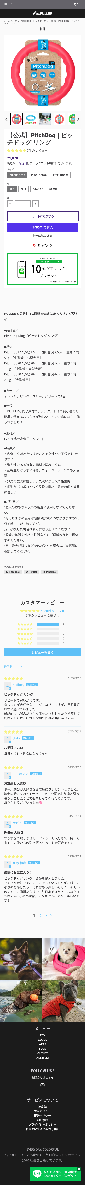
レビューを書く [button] (42, 652)
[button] (17, 150)
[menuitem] (16, 119)
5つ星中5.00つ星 (53, 610)
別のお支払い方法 (42, 235)
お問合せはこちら (42, 1077)
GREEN (53, 189)
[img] (13, 678)
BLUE (23, 189)
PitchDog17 (17, 175)
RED (11, 189)
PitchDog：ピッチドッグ (33, 21)
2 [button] (41, 915)
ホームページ (10, 21)
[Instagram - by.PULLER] (42, 29)
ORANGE (38, 189)
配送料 (23, 163)
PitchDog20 (39, 175)
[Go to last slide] (6, 119)
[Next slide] (78, 119)
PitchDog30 (60, 175)
